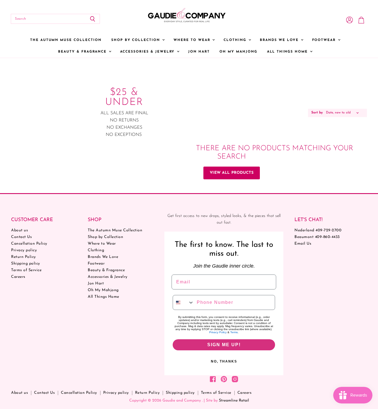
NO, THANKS (224, 361)
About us (19, 230)
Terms (234, 332)
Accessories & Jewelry (148, 51)
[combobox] (183, 302)
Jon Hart (199, 51)
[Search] (92, 19)
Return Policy (23, 257)
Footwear (325, 40)
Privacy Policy (218, 332)
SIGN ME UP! (224, 344)
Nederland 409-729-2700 (317, 230)
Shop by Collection (136, 40)
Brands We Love (280, 40)
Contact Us (21, 237)
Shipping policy (25, 264)
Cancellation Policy (29, 244)
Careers (18, 277)
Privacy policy (24, 250)
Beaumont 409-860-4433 (317, 237)
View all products (231, 173)
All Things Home (288, 51)
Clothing (236, 40)
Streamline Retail (234, 400)
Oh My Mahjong (238, 51)
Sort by (317, 112)
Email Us (302, 244)
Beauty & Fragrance (83, 51)
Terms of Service (26, 270)
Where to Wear (193, 40)
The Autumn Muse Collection (66, 40)
